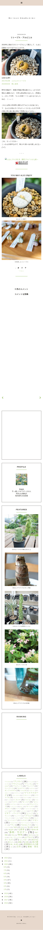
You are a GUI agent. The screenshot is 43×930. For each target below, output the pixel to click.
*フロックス (8, 818)
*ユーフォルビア (26, 822)
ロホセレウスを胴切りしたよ (22, 626)
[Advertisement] (21, 369)
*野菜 (13, 835)
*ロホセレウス (26, 825)
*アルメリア (30, 786)
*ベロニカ (27, 818)
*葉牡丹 (30, 835)
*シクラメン (34, 797)
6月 (5, 873)
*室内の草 (34, 829)
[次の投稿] (3, 398)
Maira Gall (21, 923)
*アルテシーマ (18, 786)
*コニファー (17, 797)
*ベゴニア (17, 818)
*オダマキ (32, 788)
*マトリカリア (12, 820)
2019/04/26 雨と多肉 (10, 84)
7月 (5, 870)
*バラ (32, 811)
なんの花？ (23, 840)
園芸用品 (35, 840)
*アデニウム (16, 784)
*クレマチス (16, 795)
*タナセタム (23, 804)
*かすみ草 (23, 790)
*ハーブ (18, 808)
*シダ (9, 799)
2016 (6, 903)
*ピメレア (29, 813)
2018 (6, 896)
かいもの (9, 839)
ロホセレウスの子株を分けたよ (21, 549)
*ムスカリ (24, 820)
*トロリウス (13, 806)
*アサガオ (8, 781)
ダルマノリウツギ (21, 664)
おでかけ (29, 837)
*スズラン (15, 802)
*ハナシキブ (23, 811)
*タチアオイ (13, 804)
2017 (6, 900)
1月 (5, 889)
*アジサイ (18, 781)
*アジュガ (31, 781)
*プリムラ (29, 816)
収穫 (27, 842)
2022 (6, 858)
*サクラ (26, 797)
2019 (6, 893)
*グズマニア (17, 793)
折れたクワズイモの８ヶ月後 (22, 588)
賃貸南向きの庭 (31, 844)
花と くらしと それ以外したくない (25, 916)
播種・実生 (33, 847)
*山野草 (21, 829)
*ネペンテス (30, 806)
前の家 (35, 842)
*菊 (28, 827)
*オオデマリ (21, 788)
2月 (5, 886)
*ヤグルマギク (14, 822)
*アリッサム (28, 784)
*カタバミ (32, 790)
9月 (5, 867)
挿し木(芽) (14, 844)
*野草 (20, 835)
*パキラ (14, 811)
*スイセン (28, 800)
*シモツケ (17, 800)
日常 (19, 847)
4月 (5, 880)
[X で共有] (18, 268)
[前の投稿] (40, 398)
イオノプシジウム (15, 837)
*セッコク (26, 802)
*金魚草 (35, 827)
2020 (6, 864)
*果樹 (22, 827)
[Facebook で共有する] (22, 268)
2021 (6, 861)
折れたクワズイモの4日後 (21, 703)
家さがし (11, 842)
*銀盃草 (11, 829)
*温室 (15, 827)
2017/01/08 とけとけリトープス (14, 81)
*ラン (13, 825)
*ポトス (36, 818)
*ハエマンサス (28, 808)
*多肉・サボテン (18, 832)
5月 (5, 877)
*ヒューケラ (18, 815)
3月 (5, 883)
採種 (20, 842)
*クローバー (27, 795)
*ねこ (21, 806)
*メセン (21, 271)
